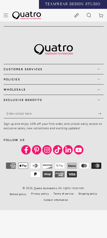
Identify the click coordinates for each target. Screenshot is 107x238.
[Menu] (6, 15)
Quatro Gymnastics (45, 188)
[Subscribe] (101, 113)
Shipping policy (87, 193)
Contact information (56, 200)
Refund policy (18, 194)
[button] (89, 15)
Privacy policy (40, 193)
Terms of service (64, 193)
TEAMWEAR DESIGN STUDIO (73, 4)
